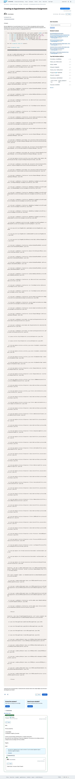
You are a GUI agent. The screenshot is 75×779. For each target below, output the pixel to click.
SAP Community (6, 4)
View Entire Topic (7, 713)
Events (40, 1)
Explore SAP (64, 1)
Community (10, 1)
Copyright (17, 777)
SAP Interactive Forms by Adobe (9, 19)
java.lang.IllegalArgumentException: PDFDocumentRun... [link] (37, 4)
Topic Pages (50, 1)
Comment (45, 694)
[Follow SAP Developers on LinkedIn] (68, 777)
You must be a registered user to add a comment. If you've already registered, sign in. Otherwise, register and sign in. (24, 750)
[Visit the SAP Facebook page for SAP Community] (62, 777)
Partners (36, 1)
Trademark (29, 777)
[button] (66, 14)
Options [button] (70, 8)
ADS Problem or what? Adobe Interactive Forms (59, 52)
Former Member (10, 14)
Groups (26, 1)
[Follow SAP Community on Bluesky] (64, 777)
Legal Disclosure (23, 777)
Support (33, 777)
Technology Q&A (25, 4)
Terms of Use (12, 777)
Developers (31, 1)
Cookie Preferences (39, 777)
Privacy (7, 777)
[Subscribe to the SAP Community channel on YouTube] (66, 777)
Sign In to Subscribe (65, 8)
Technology (20, 4)
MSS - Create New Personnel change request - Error (60, 43)
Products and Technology (19, 1)
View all (51, 87)
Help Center (45, 1)
